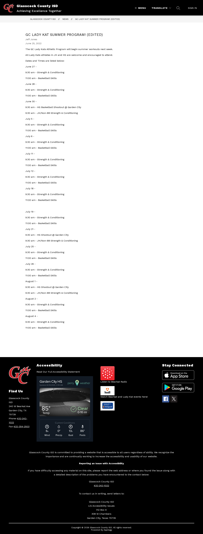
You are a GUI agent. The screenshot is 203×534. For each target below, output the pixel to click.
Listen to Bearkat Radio (113, 381)
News (65, 19)
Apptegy (108, 530)
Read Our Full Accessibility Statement (58, 371)
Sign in (192, 8)
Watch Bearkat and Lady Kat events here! (124, 396)
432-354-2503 (21, 426)
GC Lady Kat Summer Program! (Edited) (97, 19)
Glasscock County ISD (43, 19)
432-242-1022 (101, 485)
